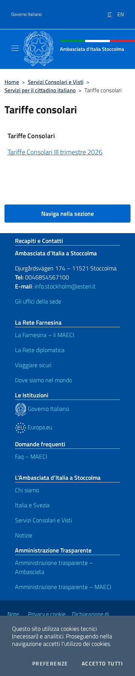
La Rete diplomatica (39, 349)
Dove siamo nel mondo (43, 380)
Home (11, 82)
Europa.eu (39, 427)
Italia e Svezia (32, 505)
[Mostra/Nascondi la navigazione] (15, 48)
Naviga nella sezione (67, 213)
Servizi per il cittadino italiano (40, 90)
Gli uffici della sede (38, 301)
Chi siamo (27, 489)
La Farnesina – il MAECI (44, 334)
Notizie (23, 535)
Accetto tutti (102, 663)
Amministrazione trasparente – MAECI (63, 586)
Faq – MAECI (31, 456)
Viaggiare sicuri (33, 364)
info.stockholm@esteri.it (64, 286)
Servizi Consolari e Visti (56, 82)
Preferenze (50, 663)
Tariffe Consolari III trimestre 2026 (55, 152)
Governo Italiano (26, 14)
